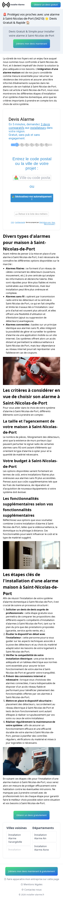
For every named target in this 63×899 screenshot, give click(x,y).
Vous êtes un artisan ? (49, 223)
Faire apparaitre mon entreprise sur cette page (33, 879)
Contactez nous (33, 889)
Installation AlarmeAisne (41, 848)
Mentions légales (33, 884)
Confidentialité (20, 222)
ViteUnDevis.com (45, 222)
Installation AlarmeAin (40, 836)
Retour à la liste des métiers (32, 214)
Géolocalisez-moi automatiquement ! (33, 198)
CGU (12, 222)
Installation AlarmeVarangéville (15, 838)
